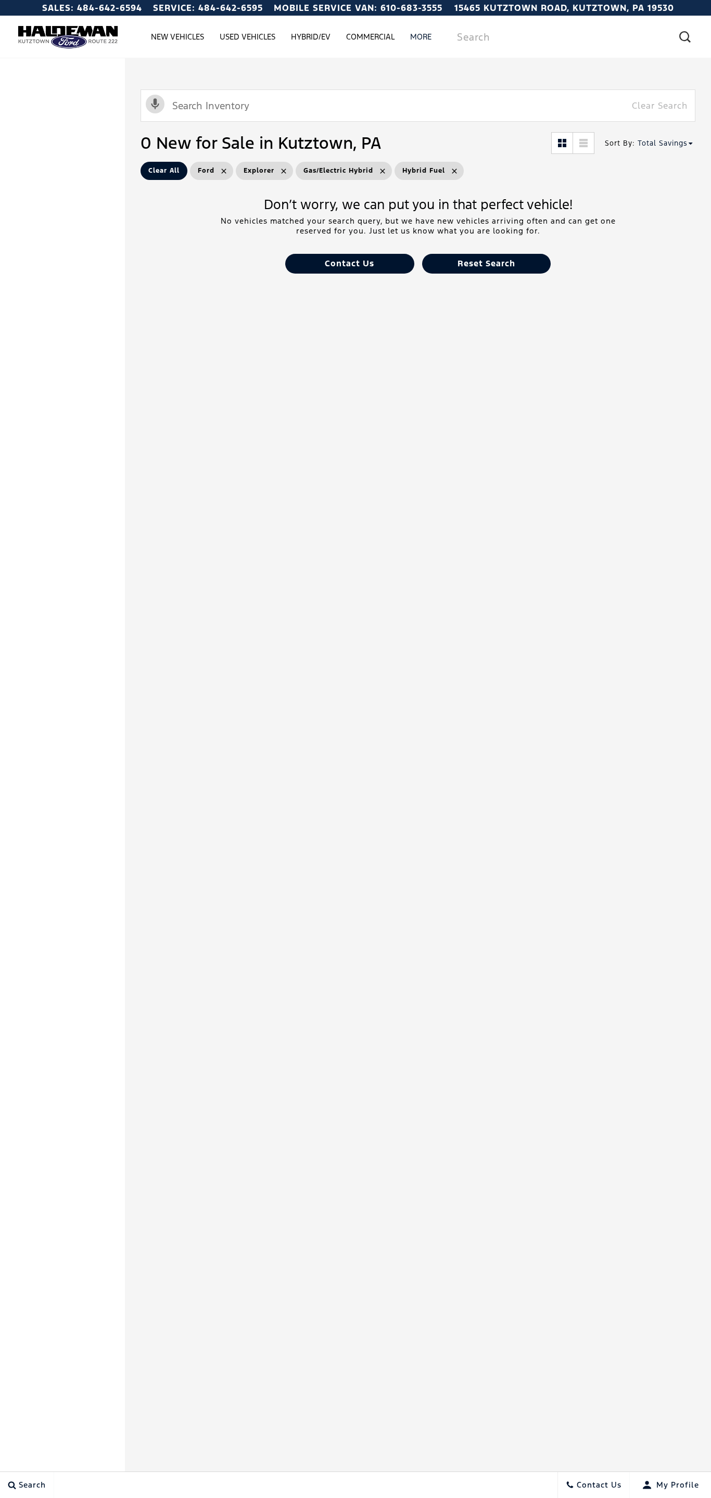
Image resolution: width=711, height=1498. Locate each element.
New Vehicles (177, 37)
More (421, 38)
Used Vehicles (247, 37)
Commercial (370, 37)
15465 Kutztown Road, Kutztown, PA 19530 (564, 8)
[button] (349, 264)
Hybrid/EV (311, 37)
